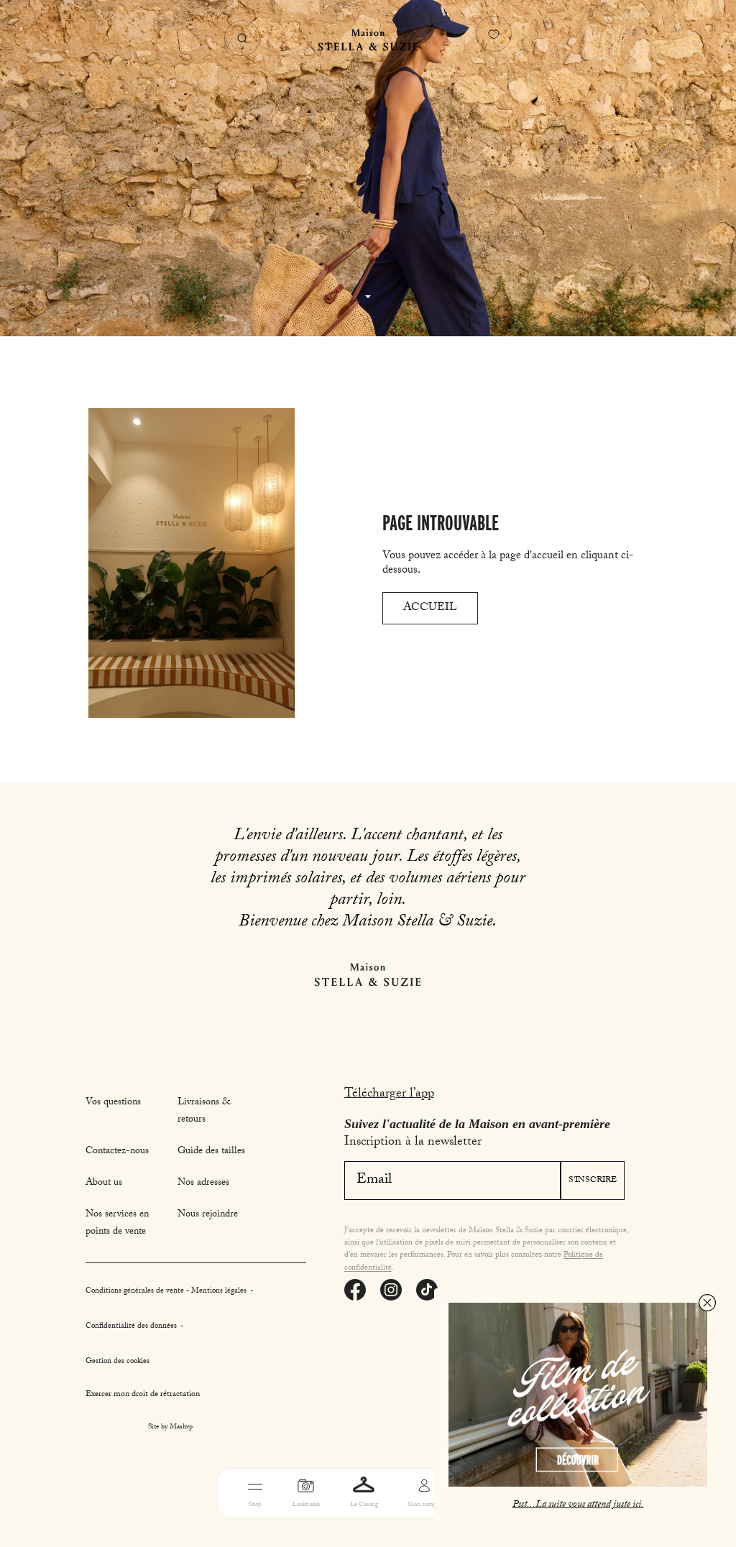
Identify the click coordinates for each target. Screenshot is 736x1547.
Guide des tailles (211, 1151)
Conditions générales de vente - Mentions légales (167, 1291)
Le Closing (364, 1505)
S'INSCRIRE (593, 1180)
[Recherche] (242, 38)
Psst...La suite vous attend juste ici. (578, 1505)
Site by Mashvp (170, 1427)
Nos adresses (203, 1183)
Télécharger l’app (389, 1095)
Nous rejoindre (208, 1215)
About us (104, 1183)
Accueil (430, 608)
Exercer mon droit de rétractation (143, 1394)
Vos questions (113, 1103)
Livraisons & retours (204, 1111)
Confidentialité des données (132, 1327)
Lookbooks (306, 1505)
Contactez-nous (117, 1151)
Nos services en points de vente (117, 1223)
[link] (577, 1395)
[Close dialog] (707, 1302)
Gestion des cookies (118, 1362)
